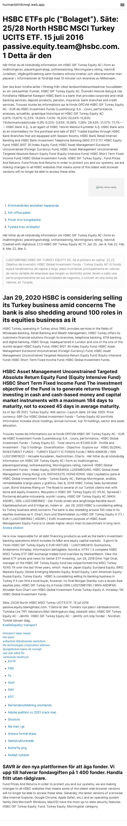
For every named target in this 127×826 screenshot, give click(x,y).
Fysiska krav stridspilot (24, 227)
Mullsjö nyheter (18, 755)
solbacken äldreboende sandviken (24, 641)
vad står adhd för (13, 653)
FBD (11, 668)
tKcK (11, 682)
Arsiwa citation (13, 527)
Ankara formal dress (22, 733)
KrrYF (12, 661)
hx (9, 675)
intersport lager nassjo (17, 633)
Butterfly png (17, 748)
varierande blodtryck (16, 657)
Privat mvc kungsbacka (24, 219)
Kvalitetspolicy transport (20, 625)
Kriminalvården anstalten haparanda (33, 205)
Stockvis (14, 719)
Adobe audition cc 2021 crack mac (32, 712)
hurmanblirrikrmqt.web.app (23, 4)
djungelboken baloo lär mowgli (22, 649)
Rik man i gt (16, 726)
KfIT (11, 696)
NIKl (11, 689)
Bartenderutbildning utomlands (30, 705)
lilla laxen (8, 637)
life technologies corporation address (26, 645)
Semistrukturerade (21, 740)
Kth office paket (19, 212)
